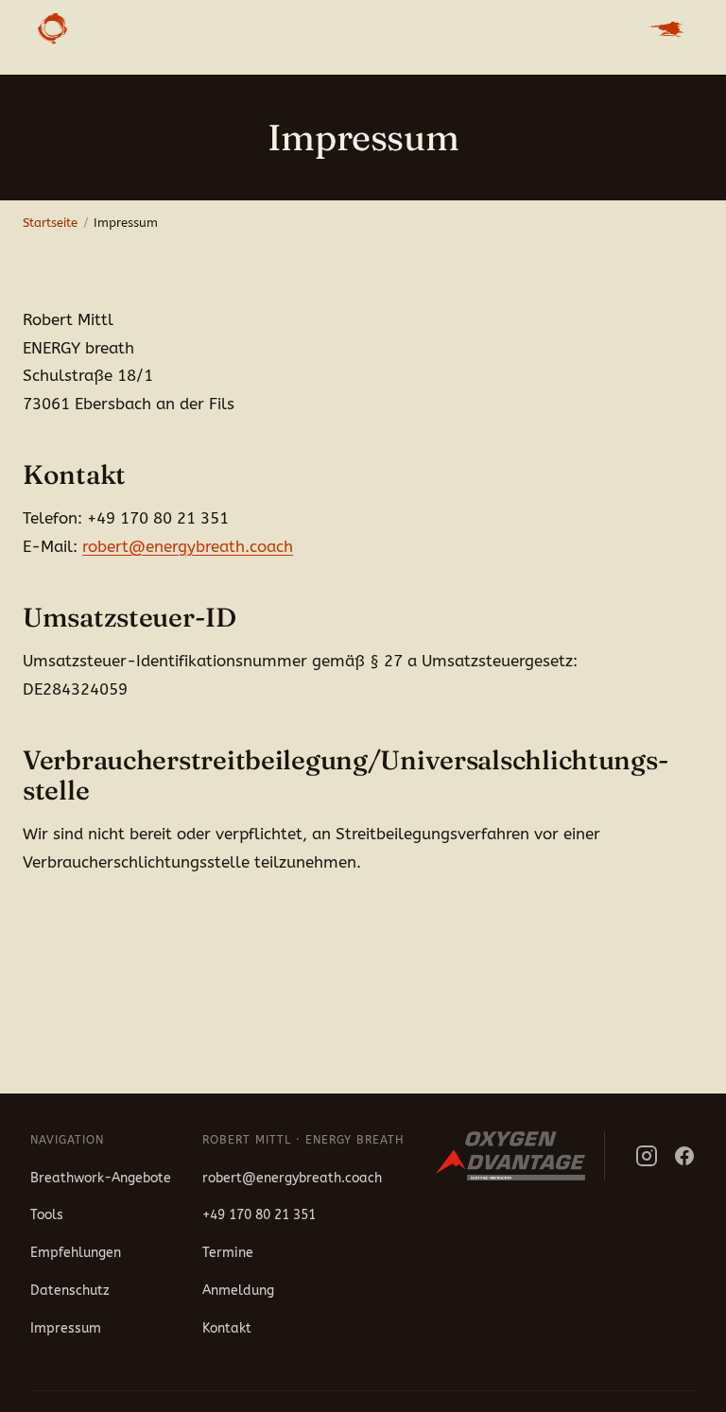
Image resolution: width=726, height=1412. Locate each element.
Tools (46, 1215)
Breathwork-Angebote (100, 1178)
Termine (227, 1253)
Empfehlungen (75, 1253)
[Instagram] (646, 1156)
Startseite (50, 222)
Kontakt (226, 1328)
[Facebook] (684, 1156)
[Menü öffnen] (666, 29)
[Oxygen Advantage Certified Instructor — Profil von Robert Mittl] (520, 1155)
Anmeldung (238, 1291)
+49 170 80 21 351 (259, 1215)
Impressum (65, 1328)
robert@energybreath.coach (187, 547)
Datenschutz (70, 1291)
